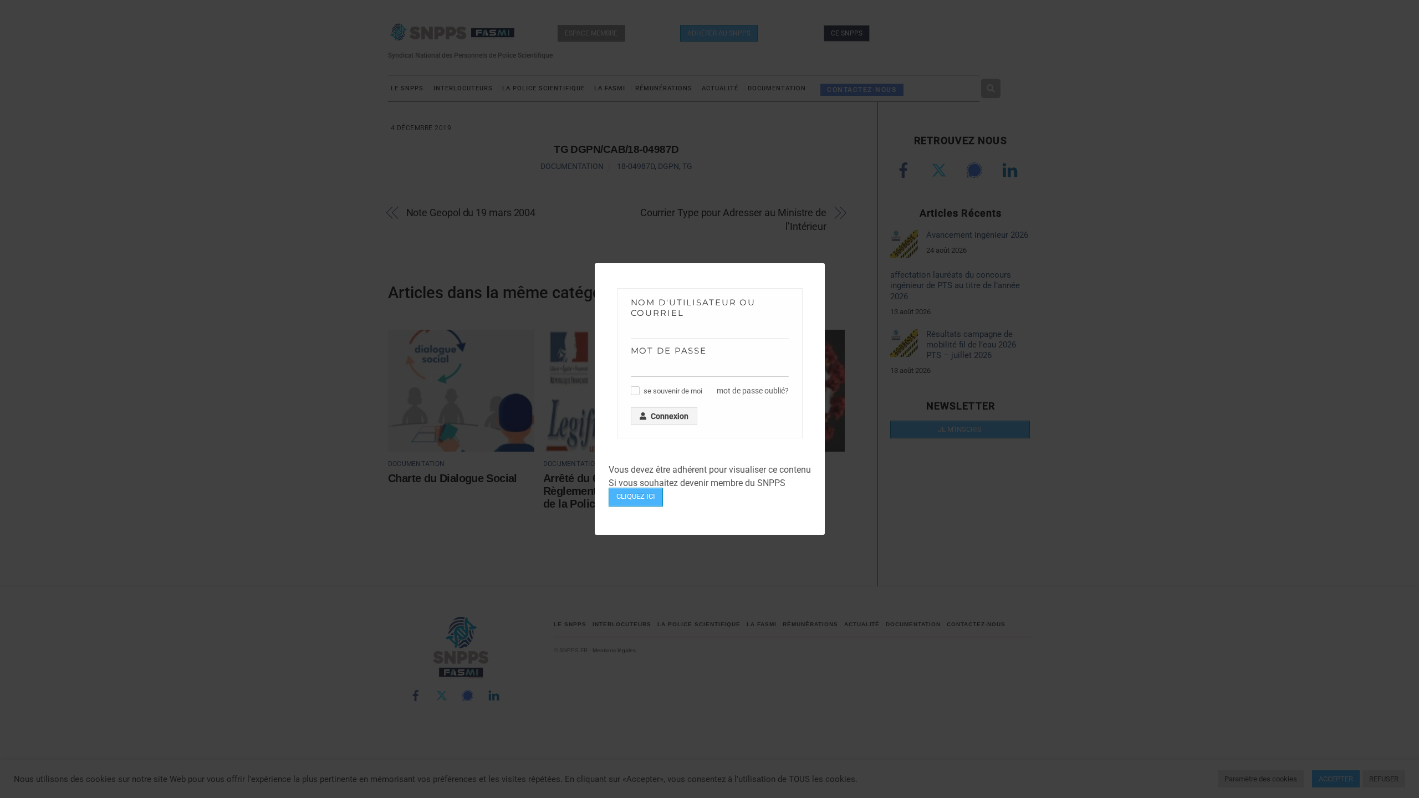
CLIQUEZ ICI (635, 496)
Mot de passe (669, 350)
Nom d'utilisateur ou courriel (693, 307)
